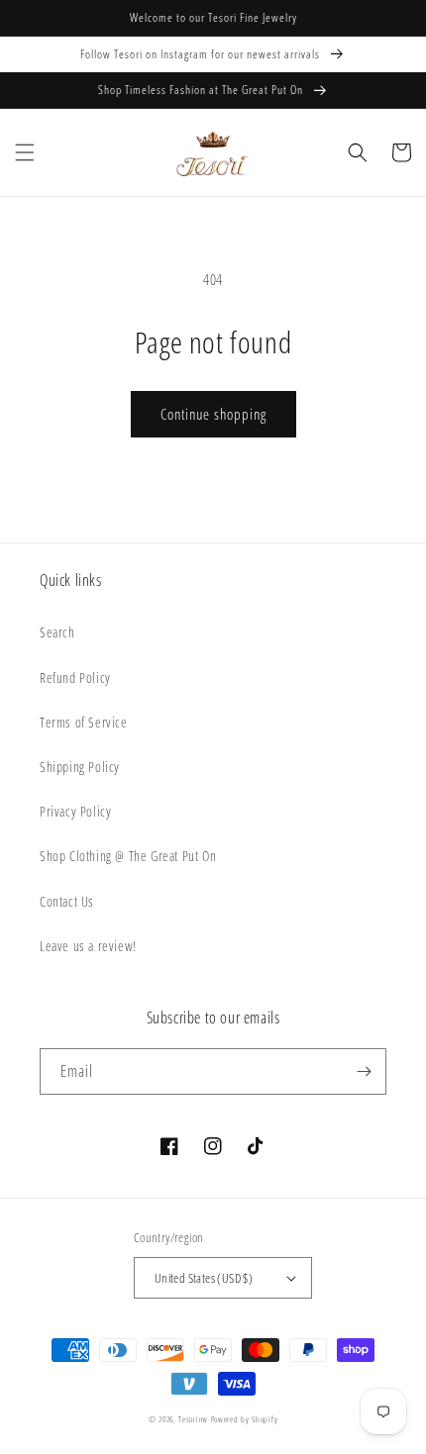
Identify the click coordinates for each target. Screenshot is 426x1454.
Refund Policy (75, 677)
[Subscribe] (363, 1071)
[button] (25, 152)
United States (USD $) (204, 1278)
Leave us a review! (88, 945)
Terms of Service (84, 722)
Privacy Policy (75, 811)
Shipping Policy (80, 766)
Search (57, 632)
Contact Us (67, 901)
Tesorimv (193, 1418)
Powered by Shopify (244, 1418)
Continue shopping (213, 414)
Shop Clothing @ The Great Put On (128, 855)
